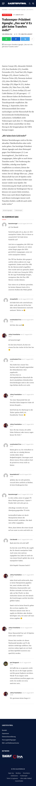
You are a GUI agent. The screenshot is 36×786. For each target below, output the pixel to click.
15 (16, 34)
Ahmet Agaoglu (7, 210)
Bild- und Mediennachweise (10, 743)
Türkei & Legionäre (12, 778)
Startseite (4, 9)
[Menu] (3, 3)
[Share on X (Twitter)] (25, 39)
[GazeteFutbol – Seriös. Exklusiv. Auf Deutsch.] (17, 3)
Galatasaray (14, 776)
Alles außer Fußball (26, 778)
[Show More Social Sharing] (32, 39)
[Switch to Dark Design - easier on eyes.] (29, 3)
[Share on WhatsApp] (6, 39)
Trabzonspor (7, 15)
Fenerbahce (26, 773)
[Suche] (33, 3)
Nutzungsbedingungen (9, 740)
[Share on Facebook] (15, 39)
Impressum (5, 733)
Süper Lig (11, 773)
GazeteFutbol (19, 781)
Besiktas (18, 773)
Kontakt (4, 730)
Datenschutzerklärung (9, 736)
